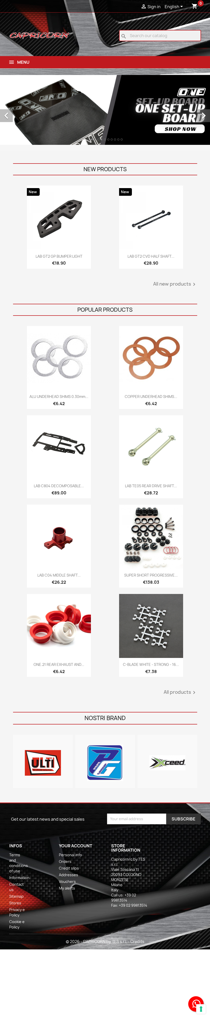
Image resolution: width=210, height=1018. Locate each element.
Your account (75, 846)
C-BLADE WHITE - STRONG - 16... (151, 664)
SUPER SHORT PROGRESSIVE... (151, 575)
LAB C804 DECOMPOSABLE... (59, 485)
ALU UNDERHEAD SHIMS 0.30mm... (58, 396)
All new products (175, 284)
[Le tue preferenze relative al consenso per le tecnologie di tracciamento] (201, 1009)
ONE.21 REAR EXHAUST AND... (59, 664)
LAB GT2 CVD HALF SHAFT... (151, 256)
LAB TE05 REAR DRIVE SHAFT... (151, 485)
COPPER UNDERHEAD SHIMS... (151, 396)
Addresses (68, 874)
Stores (15, 903)
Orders (65, 861)
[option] (105, 110)
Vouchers (67, 881)
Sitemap (16, 896)
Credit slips (69, 868)
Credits (137, 941)
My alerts (67, 888)
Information (19, 877)
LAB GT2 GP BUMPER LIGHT (59, 256)
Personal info (70, 854)
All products (180, 692)
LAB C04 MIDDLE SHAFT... (59, 575)
